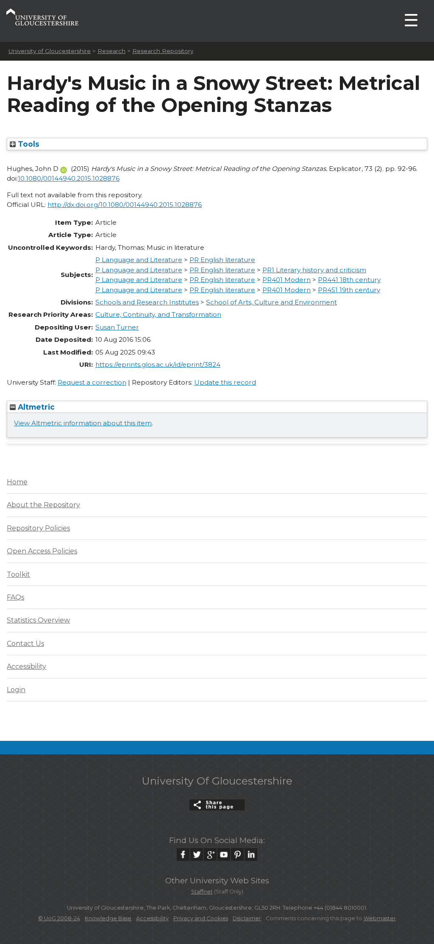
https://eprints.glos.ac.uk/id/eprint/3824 (157, 364)
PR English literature (222, 260)
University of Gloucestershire (49, 50)
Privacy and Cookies (200, 918)
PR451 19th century (349, 290)
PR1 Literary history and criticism (314, 270)
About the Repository (43, 505)
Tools (27, 144)
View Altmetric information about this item (83, 423)
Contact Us (25, 644)
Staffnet (202, 891)
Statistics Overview (38, 620)
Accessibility (26, 666)
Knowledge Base (108, 918)
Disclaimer (247, 918)
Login (16, 690)
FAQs (15, 597)
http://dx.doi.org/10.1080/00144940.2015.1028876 (124, 205)
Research (111, 50)
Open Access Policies (42, 551)
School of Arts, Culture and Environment (271, 302)
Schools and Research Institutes (147, 302)
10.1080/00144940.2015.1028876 (69, 178)
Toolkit (18, 574)
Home (17, 482)
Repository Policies (38, 528)
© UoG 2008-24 (59, 918)
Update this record (225, 382)
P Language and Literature (138, 260)
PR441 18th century (349, 280)
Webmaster (380, 918)
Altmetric (35, 406)
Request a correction (92, 382)
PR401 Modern (286, 280)
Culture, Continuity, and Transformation (158, 314)
